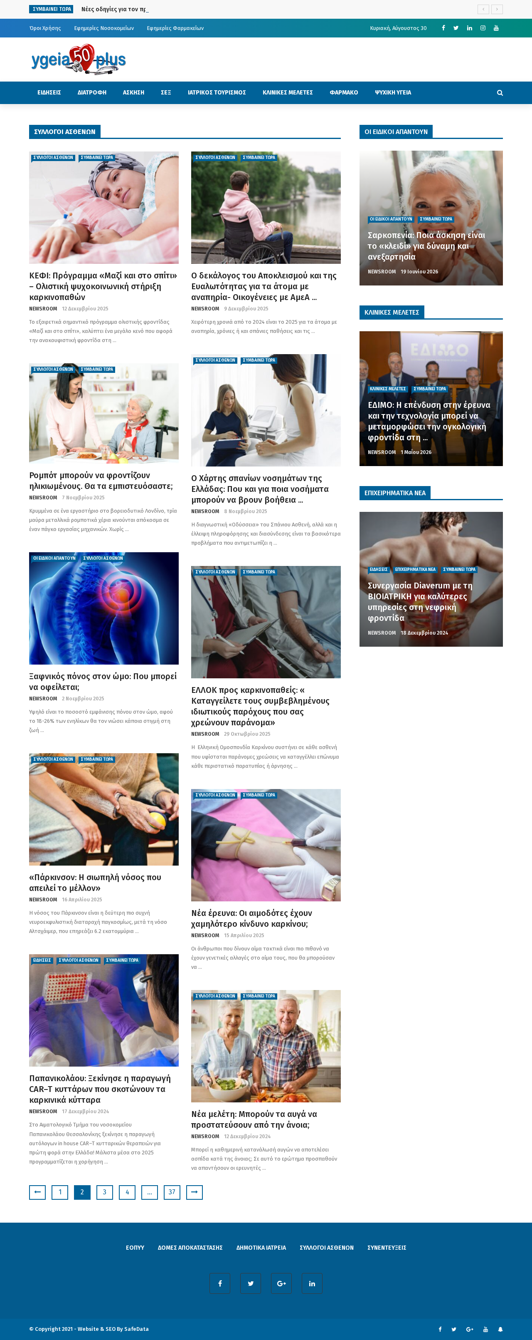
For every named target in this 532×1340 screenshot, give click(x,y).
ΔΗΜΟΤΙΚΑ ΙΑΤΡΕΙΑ (261, 1247)
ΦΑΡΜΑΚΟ (344, 92)
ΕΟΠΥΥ (135, 1247)
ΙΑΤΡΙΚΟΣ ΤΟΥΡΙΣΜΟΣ (217, 92)
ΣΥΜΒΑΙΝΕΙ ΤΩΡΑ (97, 157)
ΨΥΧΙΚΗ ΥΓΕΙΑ (393, 92)
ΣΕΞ (166, 92)
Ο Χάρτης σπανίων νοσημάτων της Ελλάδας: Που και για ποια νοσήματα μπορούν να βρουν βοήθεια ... (261, 489)
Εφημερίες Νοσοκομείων (104, 28)
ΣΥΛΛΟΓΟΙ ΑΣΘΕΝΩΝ (53, 157)
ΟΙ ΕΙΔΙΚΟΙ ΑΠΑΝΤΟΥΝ (54, 558)
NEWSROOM (43, 309)
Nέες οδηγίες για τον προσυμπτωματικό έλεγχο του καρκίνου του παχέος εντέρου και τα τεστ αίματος (223, 9)
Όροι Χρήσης (45, 28)
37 (172, 1192)
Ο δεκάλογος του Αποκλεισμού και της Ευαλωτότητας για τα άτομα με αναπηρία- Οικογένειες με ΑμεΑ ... (264, 286)
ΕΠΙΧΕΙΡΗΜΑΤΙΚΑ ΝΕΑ (415, 569)
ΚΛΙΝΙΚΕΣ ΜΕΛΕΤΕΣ (288, 92)
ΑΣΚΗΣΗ (133, 92)
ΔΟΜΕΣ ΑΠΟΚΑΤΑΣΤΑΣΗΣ (190, 1247)
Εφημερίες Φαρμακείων (175, 28)
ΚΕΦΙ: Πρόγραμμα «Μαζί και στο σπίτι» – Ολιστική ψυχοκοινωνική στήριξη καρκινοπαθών (103, 286)
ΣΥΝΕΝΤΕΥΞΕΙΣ (386, 1247)
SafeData (136, 1329)
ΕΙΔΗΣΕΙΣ (49, 92)
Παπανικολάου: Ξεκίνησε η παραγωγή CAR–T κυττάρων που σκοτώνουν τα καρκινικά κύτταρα (100, 1089)
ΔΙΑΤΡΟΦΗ (92, 92)
